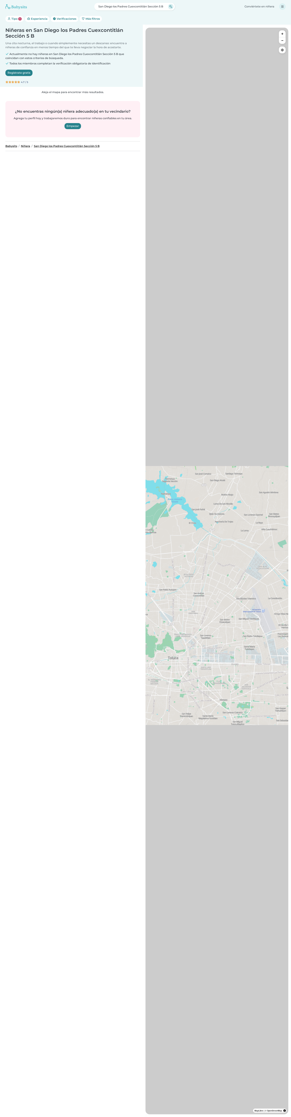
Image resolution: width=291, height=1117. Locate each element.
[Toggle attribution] (285, 1111)
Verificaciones (66, 18)
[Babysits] (16, 6)
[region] (217, 571)
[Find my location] (282, 50)
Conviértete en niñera (259, 6)
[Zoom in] (282, 33)
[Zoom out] (282, 40)
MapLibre (258, 1110)
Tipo (15, 18)
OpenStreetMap (274, 1110)
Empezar (73, 126)
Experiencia (38, 18)
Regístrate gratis (19, 72)
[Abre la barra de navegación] (282, 6)
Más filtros (92, 18)
